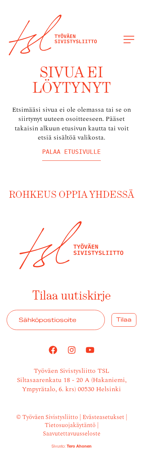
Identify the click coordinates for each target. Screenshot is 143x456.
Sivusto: (72, 447)
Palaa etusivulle (71, 151)
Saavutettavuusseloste (71, 433)
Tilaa (124, 319)
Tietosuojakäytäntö (70, 425)
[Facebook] (53, 350)
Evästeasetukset (103, 416)
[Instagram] (71, 350)
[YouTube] (90, 350)
